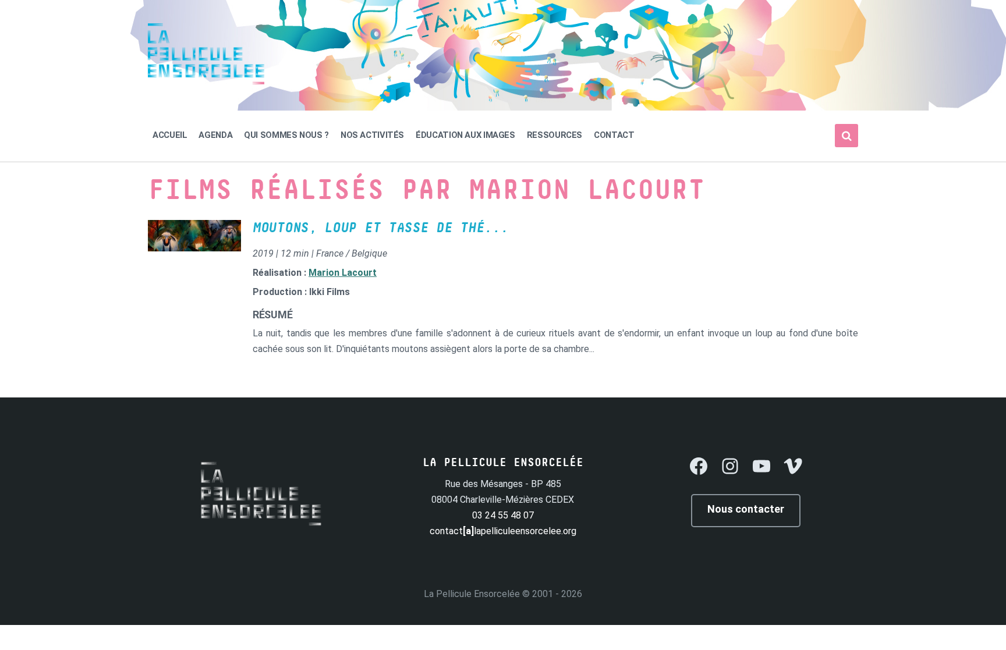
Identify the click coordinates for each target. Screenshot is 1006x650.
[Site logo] (206, 81)
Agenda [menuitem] (215, 135)
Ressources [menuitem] (554, 135)
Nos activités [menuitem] (372, 135)
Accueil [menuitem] (170, 135)
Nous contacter (745, 509)
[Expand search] (846, 135)
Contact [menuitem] (614, 135)
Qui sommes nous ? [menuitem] (286, 135)
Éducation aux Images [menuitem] (465, 135)
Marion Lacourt (343, 272)
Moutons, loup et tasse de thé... (380, 228)
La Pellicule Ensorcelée (472, 593)
